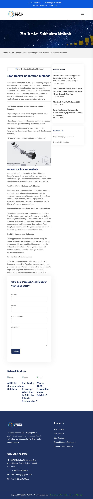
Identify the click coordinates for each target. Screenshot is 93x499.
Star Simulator (59, 438)
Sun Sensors (59, 434)
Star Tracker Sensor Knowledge (23, 52)
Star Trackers (59, 429)
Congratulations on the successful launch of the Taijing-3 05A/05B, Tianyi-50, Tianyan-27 (68, 113)
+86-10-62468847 (36, 3)
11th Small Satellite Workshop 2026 (66, 102)
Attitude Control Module (63, 446)
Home (5, 52)
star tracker (40, 264)
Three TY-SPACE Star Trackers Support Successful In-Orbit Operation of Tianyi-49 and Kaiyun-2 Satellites (67, 91)
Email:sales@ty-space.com (63, 137)
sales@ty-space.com (54, 3)
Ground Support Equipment (65, 442)
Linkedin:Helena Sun (61, 142)
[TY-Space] (15, 14)
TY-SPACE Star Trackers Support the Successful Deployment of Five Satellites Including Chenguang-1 (66, 78)
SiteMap (79, 495)
